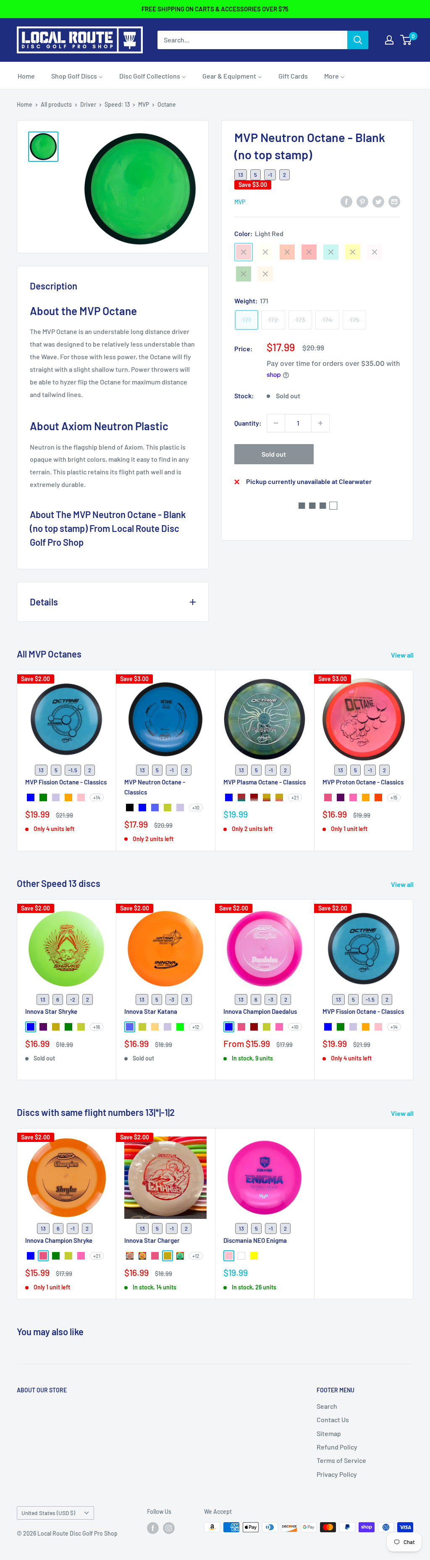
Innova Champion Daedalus (260, 1011)
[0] (406, 40)
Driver (88, 104)
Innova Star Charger (152, 1240)
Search (327, 1406)
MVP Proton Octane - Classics (363, 782)
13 (240, 174)
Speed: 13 (117, 104)
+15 (394, 798)
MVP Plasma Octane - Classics (264, 782)
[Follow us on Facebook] (153, 1528)
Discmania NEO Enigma (255, 1240)
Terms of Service (341, 1460)
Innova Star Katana (150, 1011)
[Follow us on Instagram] (169, 1528)
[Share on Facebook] (346, 201)
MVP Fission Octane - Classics (66, 782)
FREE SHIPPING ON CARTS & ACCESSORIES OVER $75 (215, 9)
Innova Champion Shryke (58, 1240)
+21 (295, 798)
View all (403, 655)
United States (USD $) (48, 1512)
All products (56, 104)
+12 (195, 1027)
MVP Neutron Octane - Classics (154, 787)
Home (24, 104)
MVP (143, 104)
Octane (166, 104)
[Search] (357, 40)
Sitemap (329, 1433)
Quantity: (248, 423)
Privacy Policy (337, 1474)
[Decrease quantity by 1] (276, 423)
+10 (195, 807)
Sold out (274, 454)
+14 (96, 798)
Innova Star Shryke (51, 1011)
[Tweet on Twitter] (378, 201)
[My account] (389, 40)
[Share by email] (394, 201)
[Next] (413, 760)
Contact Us (333, 1419)
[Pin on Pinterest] (362, 201)
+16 (96, 1027)
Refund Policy (337, 1447)
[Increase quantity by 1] (320, 423)
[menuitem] (26, 75)
